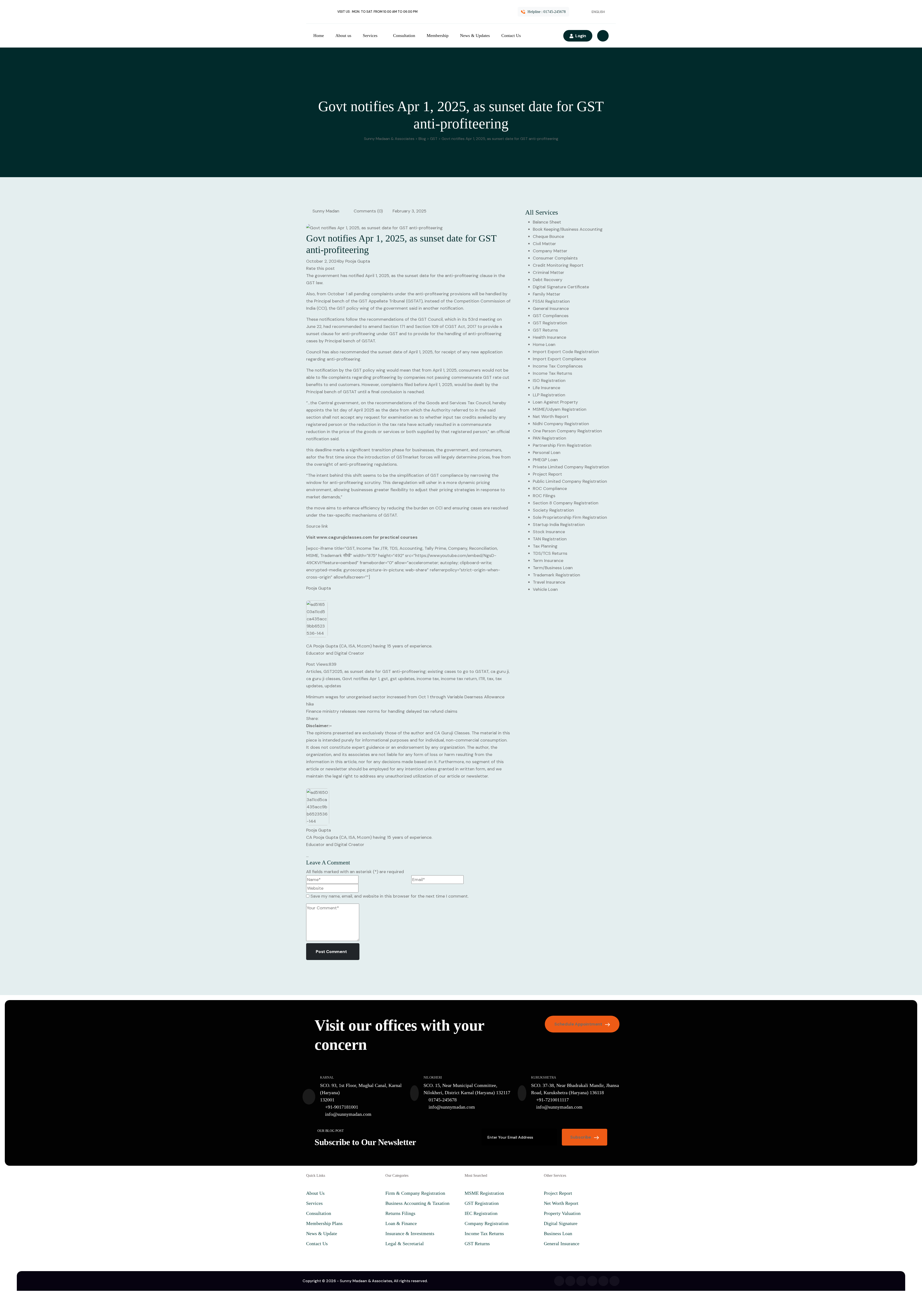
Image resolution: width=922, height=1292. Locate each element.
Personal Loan (546, 452)
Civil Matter (544, 244)
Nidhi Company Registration (561, 424)
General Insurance (551, 308)
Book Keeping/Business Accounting (568, 229)
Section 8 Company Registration (565, 503)
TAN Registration (550, 539)
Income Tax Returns (552, 373)
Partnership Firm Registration (562, 445)
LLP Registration (549, 395)
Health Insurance (549, 337)
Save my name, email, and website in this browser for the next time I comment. (389, 896)
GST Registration (550, 323)
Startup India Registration (559, 524)
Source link (317, 526)
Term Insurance (548, 560)
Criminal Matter (548, 272)
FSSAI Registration (551, 301)
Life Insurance (546, 388)
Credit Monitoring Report (558, 265)
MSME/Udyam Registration (559, 409)
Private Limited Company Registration (571, 467)
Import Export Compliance (559, 359)
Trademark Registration (556, 575)
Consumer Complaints (555, 258)
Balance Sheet (547, 222)
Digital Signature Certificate (561, 287)
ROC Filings (544, 496)
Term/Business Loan (553, 568)
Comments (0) (367, 211)
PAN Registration (549, 438)
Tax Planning (545, 546)
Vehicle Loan (545, 589)
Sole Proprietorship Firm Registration (570, 517)
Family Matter (546, 294)
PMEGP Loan (545, 460)
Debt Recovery (547, 280)
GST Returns (545, 330)
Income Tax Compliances (558, 366)
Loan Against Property (555, 402)
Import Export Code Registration (566, 352)
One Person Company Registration (567, 431)
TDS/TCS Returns (550, 553)
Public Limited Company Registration (570, 481)
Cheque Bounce (548, 236)
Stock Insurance (549, 532)
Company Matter (550, 251)
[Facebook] (559, 1281)
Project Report (547, 474)
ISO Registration (549, 380)
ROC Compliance (550, 488)
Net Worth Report (551, 416)
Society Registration (553, 510)
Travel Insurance (549, 582)
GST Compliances (551, 316)
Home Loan (544, 344)
